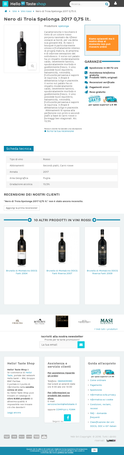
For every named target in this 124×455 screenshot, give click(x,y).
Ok (94, 450)
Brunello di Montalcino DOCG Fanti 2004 (21, 272)
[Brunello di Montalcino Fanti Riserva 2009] (102, 247)
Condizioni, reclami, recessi (100, 406)
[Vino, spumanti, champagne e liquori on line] (16, 3)
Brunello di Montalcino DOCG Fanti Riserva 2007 (62, 272)
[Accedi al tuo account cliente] (115, 4)
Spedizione (96, 390)
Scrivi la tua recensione (60, 131)
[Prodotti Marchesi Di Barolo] (84, 321)
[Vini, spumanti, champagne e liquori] (6, 11)
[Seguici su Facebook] (67, 418)
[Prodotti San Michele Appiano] (17, 321)
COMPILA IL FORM (65, 409)
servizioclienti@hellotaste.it (62, 404)
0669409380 (65, 381)
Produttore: (51, 26)
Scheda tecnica (18, 149)
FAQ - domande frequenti (98, 415)
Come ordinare (98, 380)
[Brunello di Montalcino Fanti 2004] (21, 247)
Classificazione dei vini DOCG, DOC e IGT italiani (103, 424)
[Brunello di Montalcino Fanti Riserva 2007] (62, 247)
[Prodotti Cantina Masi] (106, 321)
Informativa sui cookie (101, 399)
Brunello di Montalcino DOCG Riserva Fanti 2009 (102, 272)
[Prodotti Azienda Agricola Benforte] (39, 321)
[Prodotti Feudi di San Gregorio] (62, 321)
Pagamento (96, 385)
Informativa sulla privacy (103, 395)
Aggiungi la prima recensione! (21, 208)
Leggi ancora (14, 412)
